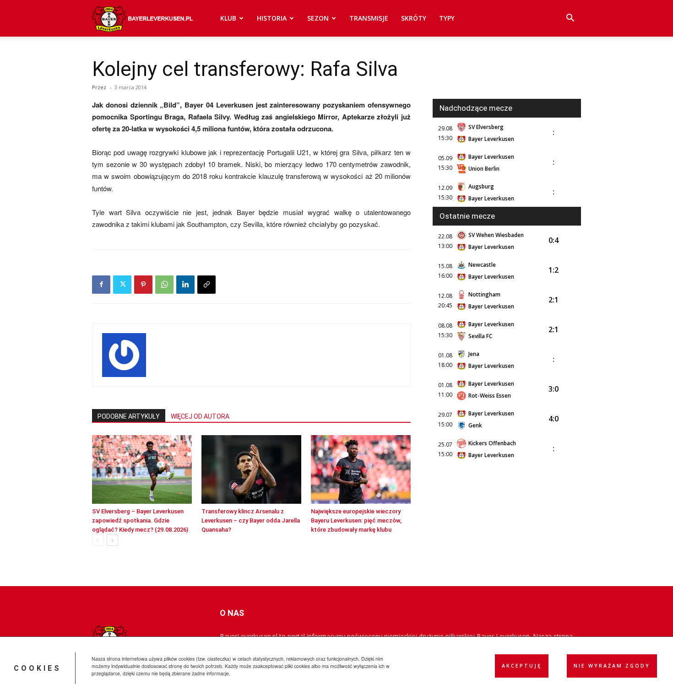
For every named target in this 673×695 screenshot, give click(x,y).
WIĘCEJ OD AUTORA (200, 416)
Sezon (318, 18)
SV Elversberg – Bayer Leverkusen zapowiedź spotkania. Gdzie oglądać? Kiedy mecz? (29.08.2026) (140, 520)
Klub (228, 18)
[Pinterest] (143, 284)
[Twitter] (122, 284)
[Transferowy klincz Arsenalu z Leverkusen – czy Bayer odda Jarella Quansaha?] (251, 469)
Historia (272, 18)
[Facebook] (101, 284)
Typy (447, 18)
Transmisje (368, 18)
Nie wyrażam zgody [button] (612, 666)
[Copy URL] (206, 284)
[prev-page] (97, 540)
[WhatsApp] (164, 284)
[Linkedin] (185, 284)
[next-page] (112, 540)
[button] (570, 19)
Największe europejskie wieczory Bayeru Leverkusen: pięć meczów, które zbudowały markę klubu (356, 520)
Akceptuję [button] (522, 666)
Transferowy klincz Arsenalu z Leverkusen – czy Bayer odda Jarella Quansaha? (250, 520)
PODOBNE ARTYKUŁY (129, 416)
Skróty (413, 18)
